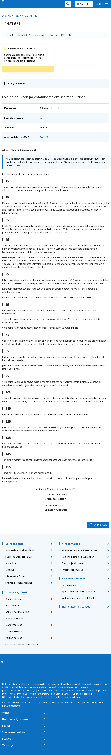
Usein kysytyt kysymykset (15, 719)
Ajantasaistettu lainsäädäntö (20, 550)
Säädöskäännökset (15, 576)
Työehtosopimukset (72, 569)
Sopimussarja (69, 584)
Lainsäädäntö (21, 35)
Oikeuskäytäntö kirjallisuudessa (21, 644)
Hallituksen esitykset (76, 606)
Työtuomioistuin (13, 631)
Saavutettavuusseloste (13, 732)
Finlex (8, 35)
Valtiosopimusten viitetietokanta (78, 597)
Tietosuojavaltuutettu (73, 563)
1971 (63, 35)
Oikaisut (9, 569)
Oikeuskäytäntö (16, 592)
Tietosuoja (7, 745)
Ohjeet (5, 712)
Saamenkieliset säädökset (18, 582)
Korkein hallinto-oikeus (17, 611)
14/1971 (44, 137)
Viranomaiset (71, 544)
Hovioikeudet (12, 605)
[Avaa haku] (68, 4)
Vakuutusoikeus (13, 637)
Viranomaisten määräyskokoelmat (79, 550)
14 (70, 35)
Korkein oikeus (13, 599)
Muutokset (11, 563)
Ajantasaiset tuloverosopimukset (79, 591)
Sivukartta (7, 738)
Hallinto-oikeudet (14, 618)
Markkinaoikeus (13, 624)
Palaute (6, 725)
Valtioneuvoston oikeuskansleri (78, 556)
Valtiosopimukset (73, 578)
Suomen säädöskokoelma (20, 16)
